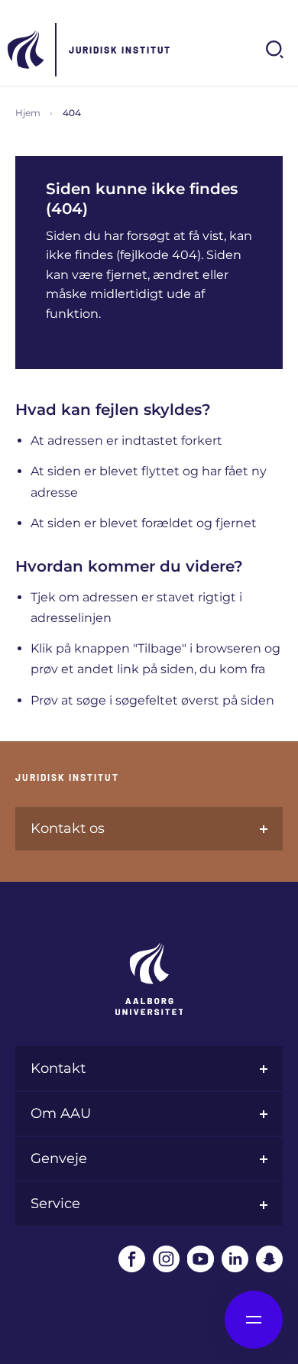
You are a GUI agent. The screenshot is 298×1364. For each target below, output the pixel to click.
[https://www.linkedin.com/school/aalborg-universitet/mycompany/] (235, 1259)
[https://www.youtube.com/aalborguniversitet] (200, 1259)
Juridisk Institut (120, 49)
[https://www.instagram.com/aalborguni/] (166, 1259)
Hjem (27, 112)
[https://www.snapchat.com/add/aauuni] (269, 1259)
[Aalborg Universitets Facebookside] (131, 1259)
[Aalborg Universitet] (27, 49)
